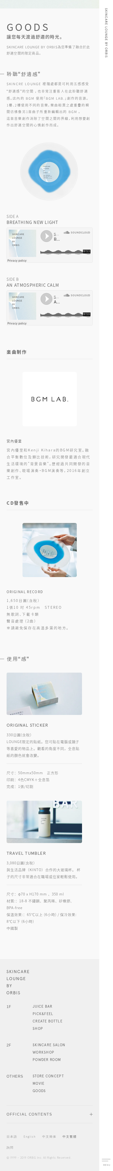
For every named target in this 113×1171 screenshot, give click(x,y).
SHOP (38, 1029)
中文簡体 (49, 1136)
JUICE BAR (43, 1007)
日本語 (12, 1136)
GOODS (39, 1091)
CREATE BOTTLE (48, 1021)
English (30, 1136)
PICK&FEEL (43, 1014)
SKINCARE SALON (49, 1045)
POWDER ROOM (47, 1060)
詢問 (10, 1147)
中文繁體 (70, 1136)
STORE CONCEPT (48, 1076)
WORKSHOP (43, 1052)
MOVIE (39, 1084)
